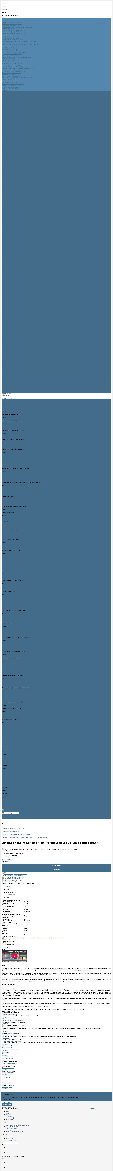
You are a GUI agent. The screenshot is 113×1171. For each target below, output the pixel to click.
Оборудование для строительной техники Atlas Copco (17, 77)
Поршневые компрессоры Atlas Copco (12, 25)
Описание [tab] (8, 886)
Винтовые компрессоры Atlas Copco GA (13, 152)
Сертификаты (6, 114)
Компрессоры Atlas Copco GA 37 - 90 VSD (13, 158)
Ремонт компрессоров (8, 98)
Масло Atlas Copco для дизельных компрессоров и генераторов (19, 324)
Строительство (6, 1077)
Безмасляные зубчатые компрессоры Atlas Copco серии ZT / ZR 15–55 (21, 191)
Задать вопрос (7, 1099)
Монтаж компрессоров (8, 96)
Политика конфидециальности (10, 112)
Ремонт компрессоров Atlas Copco (11, 1041)
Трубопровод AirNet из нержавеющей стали (14, 209)
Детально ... (5, 1017)
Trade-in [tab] (8, 889)
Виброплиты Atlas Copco (9, 58)
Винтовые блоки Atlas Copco (10, 88)
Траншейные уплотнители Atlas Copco (12, 276)
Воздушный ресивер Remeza (10, 204)
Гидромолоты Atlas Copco (9, 79)
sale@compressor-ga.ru (8, 398)
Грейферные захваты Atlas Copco (11, 316)
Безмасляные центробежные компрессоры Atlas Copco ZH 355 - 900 (20, 193)
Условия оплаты (6, 133)
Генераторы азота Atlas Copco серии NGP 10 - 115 (16, 216)
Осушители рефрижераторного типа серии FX (15, 229)
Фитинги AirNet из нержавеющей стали (13, 212)
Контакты (5, 392)
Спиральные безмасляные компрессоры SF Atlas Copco (17, 27)
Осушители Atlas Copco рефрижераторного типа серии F (18, 226)
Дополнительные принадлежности (11, 43)
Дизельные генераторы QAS (10, 49)
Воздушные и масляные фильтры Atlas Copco (14, 30)
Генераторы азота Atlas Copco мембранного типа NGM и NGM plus (20, 215)
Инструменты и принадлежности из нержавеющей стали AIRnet (20, 207)
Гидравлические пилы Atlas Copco (11, 70)
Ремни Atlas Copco (7, 349)
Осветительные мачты (8, 258)
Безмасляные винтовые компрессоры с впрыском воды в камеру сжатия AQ (22, 188)
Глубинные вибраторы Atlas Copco (11, 73)
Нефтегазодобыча (7, 1087)
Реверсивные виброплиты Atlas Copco (12, 63)
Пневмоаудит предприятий (9, 100)
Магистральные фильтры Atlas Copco (12, 32)
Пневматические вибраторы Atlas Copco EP (14, 305)
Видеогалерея (6, 376)
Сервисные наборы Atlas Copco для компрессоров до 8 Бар (18, 329)
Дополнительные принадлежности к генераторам (16, 259)
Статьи (4, 107)
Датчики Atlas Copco (8, 337)
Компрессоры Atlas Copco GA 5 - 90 (11, 153)
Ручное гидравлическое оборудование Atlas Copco (16, 65)
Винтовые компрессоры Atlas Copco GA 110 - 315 (15, 155)
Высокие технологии (7, 1058)
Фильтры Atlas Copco (8, 28)
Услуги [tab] (7, 891)
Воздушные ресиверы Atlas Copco (11, 202)
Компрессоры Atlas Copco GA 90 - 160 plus (13, 169)
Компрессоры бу (6, 90)
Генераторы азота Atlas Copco (10, 38)
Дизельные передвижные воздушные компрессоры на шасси (19, 41)
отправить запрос (7, 859)
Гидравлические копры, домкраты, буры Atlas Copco (16, 284)
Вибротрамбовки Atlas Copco (10, 62)
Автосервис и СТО (7, 1047)
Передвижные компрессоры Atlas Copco (13, 39)
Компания (5, 363)
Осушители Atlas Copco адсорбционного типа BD (15, 223)
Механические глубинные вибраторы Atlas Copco (15, 291)
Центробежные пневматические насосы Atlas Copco (16, 57)
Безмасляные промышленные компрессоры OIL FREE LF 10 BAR (19, 179)
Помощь (4, 381)
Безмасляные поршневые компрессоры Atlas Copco (16, 175)
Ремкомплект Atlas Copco (9, 348)
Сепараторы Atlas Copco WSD (10, 239)
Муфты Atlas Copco (7, 344)
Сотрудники (5, 111)
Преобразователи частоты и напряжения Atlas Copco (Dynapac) (19, 294)
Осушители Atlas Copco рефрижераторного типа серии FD (18, 228)
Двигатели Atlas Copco (8, 338)
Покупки (4, 131)
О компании (92, 1108)
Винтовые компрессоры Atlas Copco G (12, 171)
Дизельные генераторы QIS (9, 47)
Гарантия (4, 136)
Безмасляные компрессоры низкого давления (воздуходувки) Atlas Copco (22, 185)
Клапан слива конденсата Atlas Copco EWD (14, 237)
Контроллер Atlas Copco (8, 341)
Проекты (4, 374)
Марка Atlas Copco (7, 139)
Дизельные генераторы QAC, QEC (11, 254)
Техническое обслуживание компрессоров (13, 95)
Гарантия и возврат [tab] (10, 894)
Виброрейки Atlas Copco (9, 74)
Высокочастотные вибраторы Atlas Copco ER (14, 303)
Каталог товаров (6, 147)
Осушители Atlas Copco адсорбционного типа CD (15, 221)
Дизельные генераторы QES (10, 51)
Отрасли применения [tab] (11, 892)
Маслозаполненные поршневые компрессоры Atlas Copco (17, 180)
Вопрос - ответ (6, 137)
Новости (4, 106)
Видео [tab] (7, 896)
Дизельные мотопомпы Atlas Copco (12, 54)
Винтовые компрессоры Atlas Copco (12, 24)
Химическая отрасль (7, 1072)
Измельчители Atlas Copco (9, 318)
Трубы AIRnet (6, 36)
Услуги (4, 354)
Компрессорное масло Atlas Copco (11, 85)
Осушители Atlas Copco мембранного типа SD (14, 224)
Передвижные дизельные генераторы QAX (14, 253)
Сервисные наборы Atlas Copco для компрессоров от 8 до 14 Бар (20, 332)
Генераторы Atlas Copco (8, 46)
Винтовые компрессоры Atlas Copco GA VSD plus (15, 172)
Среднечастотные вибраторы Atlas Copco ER (14, 307)
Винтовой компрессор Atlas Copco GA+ (12, 166)
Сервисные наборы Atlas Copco (10, 87)
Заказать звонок (7, 1104)
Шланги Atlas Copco (7, 351)
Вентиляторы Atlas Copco (9, 335)
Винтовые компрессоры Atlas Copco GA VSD (14, 156)
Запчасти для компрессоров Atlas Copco (13, 84)
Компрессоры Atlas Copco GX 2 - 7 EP (12, 163)
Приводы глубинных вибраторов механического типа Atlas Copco (20, 295)
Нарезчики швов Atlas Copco (10, 308)
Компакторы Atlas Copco (9, 81)
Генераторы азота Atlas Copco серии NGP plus (15, 218)
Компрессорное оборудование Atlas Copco (14, 33)
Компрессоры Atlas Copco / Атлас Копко (13, 22)
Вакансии (4, 109)
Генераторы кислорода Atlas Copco (12, 234)
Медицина (5, 1053)
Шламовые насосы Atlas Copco (10, 267)
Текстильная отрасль (8, 1068)
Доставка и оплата (7, 379)
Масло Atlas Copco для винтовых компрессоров (15, 322)
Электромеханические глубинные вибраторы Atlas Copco (18, 297)
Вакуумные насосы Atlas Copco (10, 231)
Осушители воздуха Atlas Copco (11, 220)
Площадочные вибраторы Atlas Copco (12, 302)
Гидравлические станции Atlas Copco (12, 66)
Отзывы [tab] (7, 897)
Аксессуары (5, 235)
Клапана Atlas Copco (8, 340)
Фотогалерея (6, 378)
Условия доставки (7, 134)
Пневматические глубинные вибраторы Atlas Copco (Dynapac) (19, 292)
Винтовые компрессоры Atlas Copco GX (13, 161)
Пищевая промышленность (9, 1063)
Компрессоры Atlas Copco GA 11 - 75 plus (13, 167)
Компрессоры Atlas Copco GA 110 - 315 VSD (14, 160)
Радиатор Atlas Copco (8, 346)
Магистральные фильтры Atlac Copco (12, 232)
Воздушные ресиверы (8, 35)
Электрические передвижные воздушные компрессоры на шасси (20, 44)
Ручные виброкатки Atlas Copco (11, 275)
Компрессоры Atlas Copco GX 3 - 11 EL (12, 164)
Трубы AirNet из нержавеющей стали (12, 210)
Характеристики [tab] (10, 888)
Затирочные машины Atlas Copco (11, 76)
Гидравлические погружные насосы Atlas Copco (15, 286)
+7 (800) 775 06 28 (7, 1102)
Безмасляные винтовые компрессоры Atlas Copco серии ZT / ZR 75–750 (22, 186)
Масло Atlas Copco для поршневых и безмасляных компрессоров (20, 325)
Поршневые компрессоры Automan (11, 182)
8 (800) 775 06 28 (7, 394)
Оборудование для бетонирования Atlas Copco (15, 71)
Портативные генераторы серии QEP (12, 256)
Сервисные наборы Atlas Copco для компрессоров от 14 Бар (18, 330)
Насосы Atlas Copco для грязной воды (12, 55)
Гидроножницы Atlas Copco (9, 82)
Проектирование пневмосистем (11, 101)
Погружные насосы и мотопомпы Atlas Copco (14, 52)
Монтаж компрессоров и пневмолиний (12, 1027)
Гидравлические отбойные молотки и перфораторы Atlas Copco (19, 68)
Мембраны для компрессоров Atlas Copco (13, 343)
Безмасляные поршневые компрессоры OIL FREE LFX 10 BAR (18, 177)
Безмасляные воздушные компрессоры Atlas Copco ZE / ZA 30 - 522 (20, 190)
